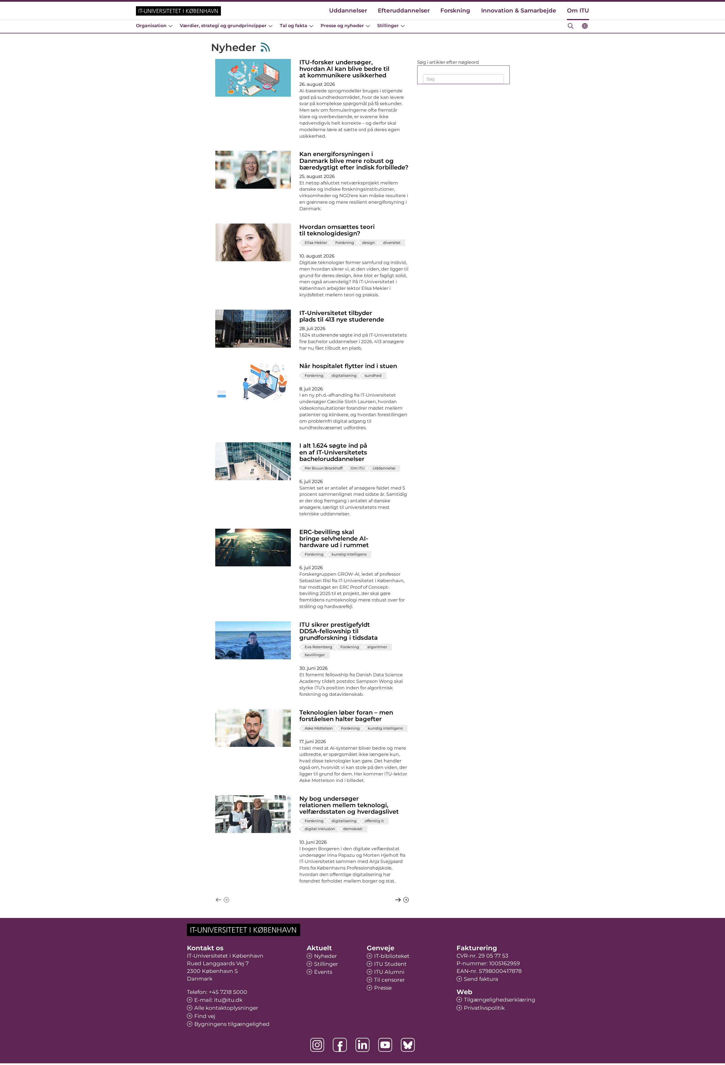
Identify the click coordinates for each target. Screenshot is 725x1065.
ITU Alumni (389, 972)
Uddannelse (384, 468)
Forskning (455, 10)
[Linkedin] (362, 1044)
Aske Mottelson (319, 728)
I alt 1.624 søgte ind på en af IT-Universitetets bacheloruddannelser (333, 452)
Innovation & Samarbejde (518, 10)
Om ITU (578, 10)
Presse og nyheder (342, 25)
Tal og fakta (293, 25)
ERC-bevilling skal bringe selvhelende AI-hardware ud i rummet (334, 538)
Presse (383, 988)
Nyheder (325, 956)
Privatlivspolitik (484, 1008)
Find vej (204, 1016)
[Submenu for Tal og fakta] (311, 25)
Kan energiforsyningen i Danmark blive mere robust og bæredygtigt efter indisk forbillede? (353, 160)
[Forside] (178, 11)
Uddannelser (348, 10)
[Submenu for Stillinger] (402, 25)
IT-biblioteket (392, 956)
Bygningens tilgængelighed (232, 1024)
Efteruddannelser (404, 10)
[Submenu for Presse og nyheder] (368, 25)
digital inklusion (320, 828)
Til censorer (389, 980)
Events (323, 972)
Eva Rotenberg (318, 647)
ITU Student (390, 964)
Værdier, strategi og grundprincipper (223, 25)
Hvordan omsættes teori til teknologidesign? (337, 230)
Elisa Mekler (316, 242)
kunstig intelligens (349, 554)
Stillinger (388, 25)
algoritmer (377, 647)
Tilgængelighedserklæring (499, 999)
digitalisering (344, 375)
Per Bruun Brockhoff (323, 468)
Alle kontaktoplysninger (226, 1008)
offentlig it (374, 821)
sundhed (373, 375)
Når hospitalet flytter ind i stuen (348, 365)
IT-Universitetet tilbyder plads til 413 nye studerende (341, 316)
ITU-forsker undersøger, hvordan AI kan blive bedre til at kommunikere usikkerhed (344, 69)
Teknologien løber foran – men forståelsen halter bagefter (346, 715)
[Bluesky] (407, 1044)
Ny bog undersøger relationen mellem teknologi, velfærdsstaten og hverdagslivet (349, 805)
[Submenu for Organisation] (170, 25)
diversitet (391, 242)
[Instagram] (317, 1044)
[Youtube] (385, 1044)
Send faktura (481, 979)
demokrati (352, 828)
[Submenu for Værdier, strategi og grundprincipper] (270, 25)
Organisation (151, 25)
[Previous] (402, 900)
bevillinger (315, 654)
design (368, 242)
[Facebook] (339, 1044)
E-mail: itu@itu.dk (218, 1000)
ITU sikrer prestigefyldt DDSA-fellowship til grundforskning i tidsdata (338, 631)
